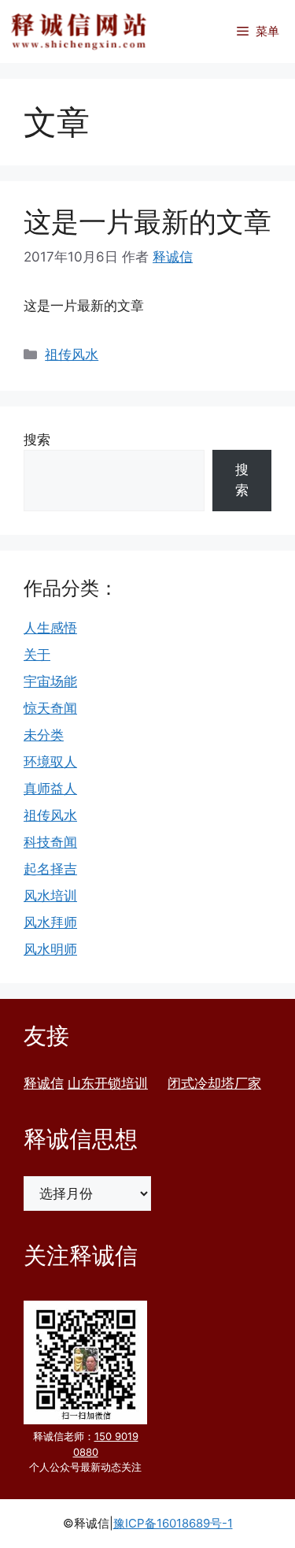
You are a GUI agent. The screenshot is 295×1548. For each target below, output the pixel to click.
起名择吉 (50, 869)
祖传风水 (71, 354)
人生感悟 (50, 628)
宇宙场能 (50, 681)
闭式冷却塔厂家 (214, 1083)
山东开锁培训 (108, 1083)
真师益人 (50, 788)
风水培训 (50, 896)
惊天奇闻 (50, 708)
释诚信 (44, 1083)
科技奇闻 (50, 842)
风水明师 (50, 949)
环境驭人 (50, 762)
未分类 (44, 735)
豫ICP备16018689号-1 (173, 1523)
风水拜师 (50, 922)
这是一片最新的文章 (147, 221)
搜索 (37, 439)
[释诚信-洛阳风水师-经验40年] (78, 31)
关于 (37, 655)
